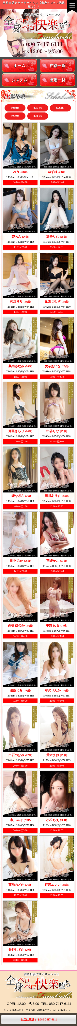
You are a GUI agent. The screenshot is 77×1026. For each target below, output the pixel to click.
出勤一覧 (57, 80)
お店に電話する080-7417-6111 (39, 1019)
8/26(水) (60, 108)
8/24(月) (15, 108)
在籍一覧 (57, 65)
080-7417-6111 (60, 1004)
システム (19, 80)
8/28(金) (38, 116)
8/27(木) (15, 116)
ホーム (19, 65)
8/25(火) (38, 108)
